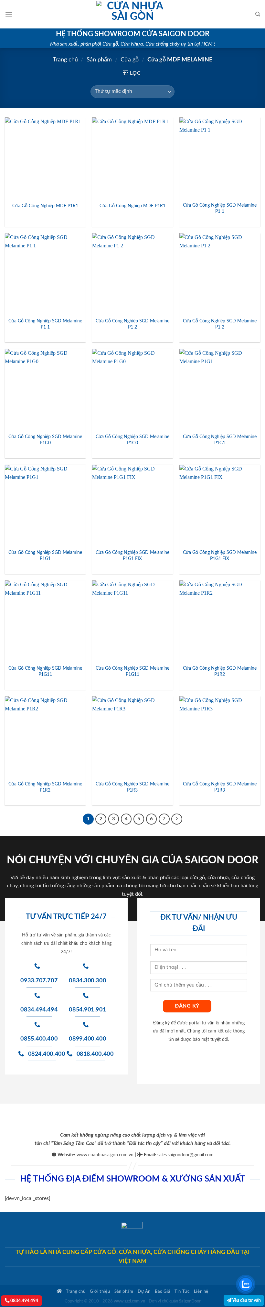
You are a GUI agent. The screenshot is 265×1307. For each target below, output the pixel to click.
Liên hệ (201, 1291)
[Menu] (9, 14)
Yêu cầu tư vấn (246, 1300)
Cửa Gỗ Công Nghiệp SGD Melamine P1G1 (220, 439)
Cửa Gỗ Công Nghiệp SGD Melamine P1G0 (45, 439)
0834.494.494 (23, 1300)
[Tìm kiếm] (257, 14)
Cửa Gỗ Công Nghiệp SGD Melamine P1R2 (220, 671)
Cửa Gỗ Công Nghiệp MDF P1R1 (45, 205)
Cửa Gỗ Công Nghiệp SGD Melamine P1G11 (45, 671)
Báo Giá (162, 1291)
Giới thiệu (100, 1291)
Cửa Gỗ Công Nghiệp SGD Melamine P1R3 (132, 787)
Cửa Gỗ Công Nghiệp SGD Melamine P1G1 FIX (132, 555)
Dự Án (144, 1291)
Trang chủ (65, 60)
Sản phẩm (99, 60)
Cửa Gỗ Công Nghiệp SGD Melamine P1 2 (132, 324)
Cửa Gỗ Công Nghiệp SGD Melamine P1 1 (220, 208)
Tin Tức (182, 1291)
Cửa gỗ (130, 60)
